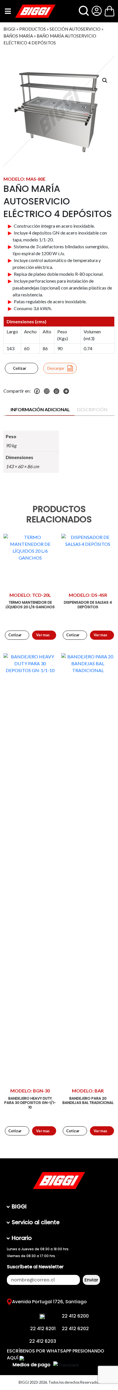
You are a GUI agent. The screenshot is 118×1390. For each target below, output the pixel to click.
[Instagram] (48, 391)
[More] (67, 391)
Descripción (92, 409)
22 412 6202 (75, 1328)
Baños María (18, 35)
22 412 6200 (75, 1316)
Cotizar (19, 368)
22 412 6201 (43, 1328)
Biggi (9, 28)
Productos (32, 28)
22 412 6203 (42, 1341)
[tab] (40, 410)
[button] (105, 80)
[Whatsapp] (58, 391)
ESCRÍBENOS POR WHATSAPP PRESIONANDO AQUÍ (55, 1354)
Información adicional (40, 409)
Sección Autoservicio (75, 28)
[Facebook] (38, 391)
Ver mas (43, 635)
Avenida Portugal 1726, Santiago (49, 1301)
